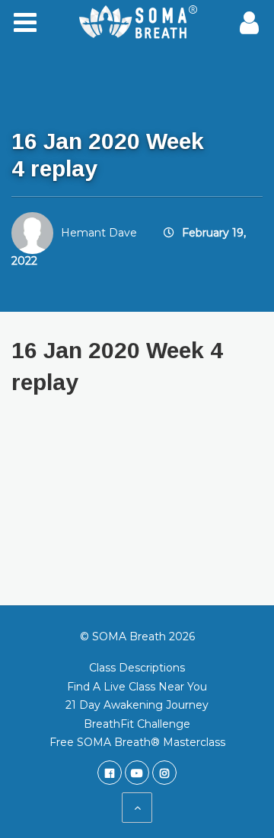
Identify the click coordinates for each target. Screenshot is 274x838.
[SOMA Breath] (137, 23)
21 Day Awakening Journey (137, 705)
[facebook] (109, 772)
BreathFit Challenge (137, 724)
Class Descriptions (137, 668)
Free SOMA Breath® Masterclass (137, 742)
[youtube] (137, 772)
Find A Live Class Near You (137, 687)
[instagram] (164, 772)
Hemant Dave (99, 233)
